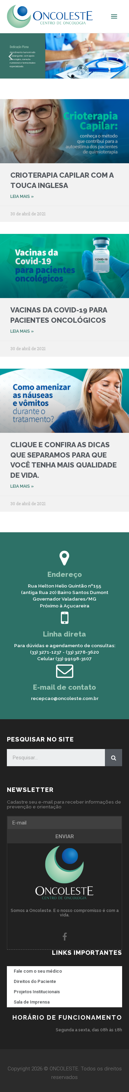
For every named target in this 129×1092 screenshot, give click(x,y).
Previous (10, 56)
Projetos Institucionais (37, 991)
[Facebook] (65, 937)
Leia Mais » (22, 196)
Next (118, 56)
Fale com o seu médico (38, 971)
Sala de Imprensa (32, 1002)
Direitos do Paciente (35, 981)
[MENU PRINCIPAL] (114, 16)
